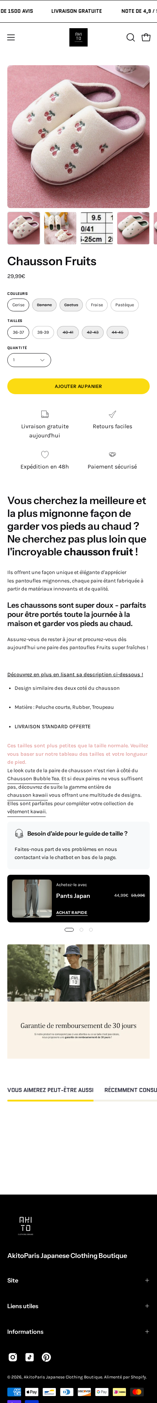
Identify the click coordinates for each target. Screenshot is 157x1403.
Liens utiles (22, 1306)
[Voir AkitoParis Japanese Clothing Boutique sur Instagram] (12, 1357)
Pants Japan (73, 895)
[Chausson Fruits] (23, 228)
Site (12, 1280)
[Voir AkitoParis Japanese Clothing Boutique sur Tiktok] (29, 1357)
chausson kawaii (27, 795)
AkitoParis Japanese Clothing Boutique (67, 1256)
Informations (25, 1331)
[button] (130, 37)
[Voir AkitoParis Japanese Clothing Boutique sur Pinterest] (46, 1357)
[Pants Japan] (32, 899)
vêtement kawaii (26, 811)
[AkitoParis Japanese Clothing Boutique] (78, 37)
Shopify (138, 1377)
